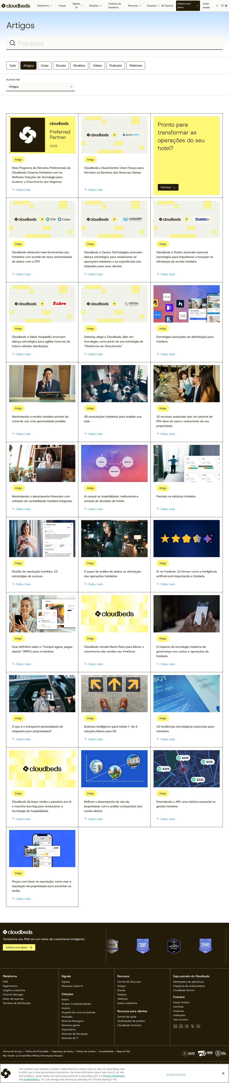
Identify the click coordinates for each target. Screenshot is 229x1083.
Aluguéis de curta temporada (78, 1012)
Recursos (133, 5)
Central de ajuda (126, 1016)
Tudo (12, 65)
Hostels (66, 1008)
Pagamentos (10, 986)
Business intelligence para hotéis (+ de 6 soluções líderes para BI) (110, 729)
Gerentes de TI (70, 1038)
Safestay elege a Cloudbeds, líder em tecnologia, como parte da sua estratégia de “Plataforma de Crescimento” (113, 341)
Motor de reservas (13, 998)
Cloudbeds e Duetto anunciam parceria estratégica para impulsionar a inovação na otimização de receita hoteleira (184, 256)
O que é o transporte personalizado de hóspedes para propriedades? (37, 729)
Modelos (79, 65)
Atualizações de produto (131, 1021)
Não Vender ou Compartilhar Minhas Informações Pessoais (33, 1055)
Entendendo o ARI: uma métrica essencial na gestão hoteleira (185, 804)
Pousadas (67, 1016)
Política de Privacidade (37, 1051)
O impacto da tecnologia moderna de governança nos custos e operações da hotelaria (182, 651)
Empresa (151, 5)
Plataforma (43, 5)
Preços (62, 5)
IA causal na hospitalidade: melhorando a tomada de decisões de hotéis (111, 498)
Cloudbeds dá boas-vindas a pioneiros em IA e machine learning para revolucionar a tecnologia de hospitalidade (41, 806)
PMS (5, 981)
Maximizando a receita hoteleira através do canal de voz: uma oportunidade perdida (40, 419)
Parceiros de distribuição (17, 1003)
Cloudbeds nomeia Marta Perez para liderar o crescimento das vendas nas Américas (114, 649)
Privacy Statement (113, 1075)
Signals (66, 981)
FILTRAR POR (13, 79)
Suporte (169, 5)
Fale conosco (180, 1019)
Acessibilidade (106, 1051)
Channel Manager (13, 994)
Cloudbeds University (129, 1025)
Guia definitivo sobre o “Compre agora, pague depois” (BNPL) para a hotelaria (42, 649)
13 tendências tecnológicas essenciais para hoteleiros (185, 729)
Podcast (121, 994)
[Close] (223, 1073)
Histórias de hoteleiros (114, 5)
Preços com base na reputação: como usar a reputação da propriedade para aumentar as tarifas (41, 886)
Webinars (135, 65)
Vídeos (97, 65)
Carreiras (178, 1006)
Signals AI (76, 5)
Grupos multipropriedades (76, 1003)
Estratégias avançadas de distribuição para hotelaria (185, 339)
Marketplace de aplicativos (188, 981)
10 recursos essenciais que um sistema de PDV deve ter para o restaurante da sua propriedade (184, 421)
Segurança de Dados (62, 1051)
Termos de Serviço (12, 1051)
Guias (44, 65)
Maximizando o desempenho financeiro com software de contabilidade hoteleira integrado (42, 498)
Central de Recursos (129, 981)
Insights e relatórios (14, 990)
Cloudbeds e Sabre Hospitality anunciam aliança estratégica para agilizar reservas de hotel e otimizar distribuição (41, 341)
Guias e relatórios (127, 1003)
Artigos (28, 65)
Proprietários (69, 1029)
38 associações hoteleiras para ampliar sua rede (112, 419)
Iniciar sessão (206, 5)
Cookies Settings (176, 1074)
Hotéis (65, 999)
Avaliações (179, 1015)
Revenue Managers (73, 1021)
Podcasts (115, 65)
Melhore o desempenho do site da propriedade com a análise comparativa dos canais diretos (113, 806)
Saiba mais (23, 190)
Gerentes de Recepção (75, 1033)
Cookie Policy (32, 1079)
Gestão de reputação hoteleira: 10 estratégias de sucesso (34, 574)
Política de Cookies (86, 1051)
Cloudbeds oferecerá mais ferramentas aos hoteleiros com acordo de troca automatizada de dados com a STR (42, 256)
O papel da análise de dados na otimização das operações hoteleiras (112, 574)
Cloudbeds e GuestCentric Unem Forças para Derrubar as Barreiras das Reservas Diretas (114, 170)
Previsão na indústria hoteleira (176, 496)
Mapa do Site (123, 1051)
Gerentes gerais (71, 1025)
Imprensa (178, 1011)
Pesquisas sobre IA (72, 986)
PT (222, 5)
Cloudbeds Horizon (184, 990)
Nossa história (181, 1002)
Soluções (93, 5)
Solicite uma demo (184, 5)
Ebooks (61, 65)
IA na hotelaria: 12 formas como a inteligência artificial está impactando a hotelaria (186, 574)
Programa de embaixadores (189, 986)
